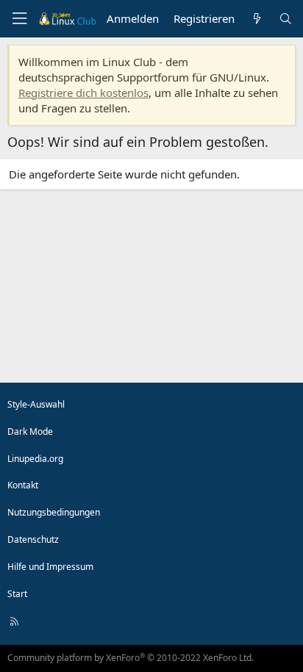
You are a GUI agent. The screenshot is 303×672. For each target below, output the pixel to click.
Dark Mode (30, 431)
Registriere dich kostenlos (83, 92)
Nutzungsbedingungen (53, 512)
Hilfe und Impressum (50, 566)
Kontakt (22, 485)
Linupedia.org (35, 458)
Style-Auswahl (36, 404)
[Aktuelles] (256, 19)
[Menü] (19, 18)
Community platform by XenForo (130, 657)
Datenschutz (33, 539)
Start (17, 594)
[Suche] (285, 19)
